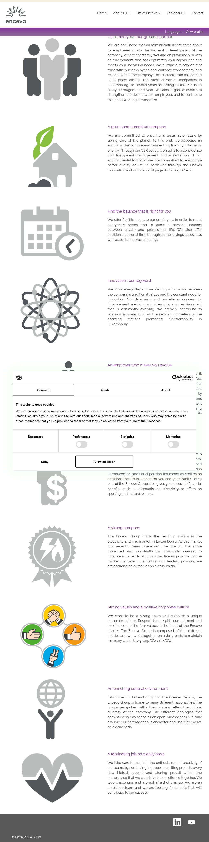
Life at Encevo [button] (147, 13)
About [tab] (165, 390)
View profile (194, 32)
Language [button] (173, 32)
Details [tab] (105, 390)
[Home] (16, 14)
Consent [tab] (43, 390)
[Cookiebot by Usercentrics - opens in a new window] (175, 377)
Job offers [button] (175, 13)
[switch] (81, 444)
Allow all (164, 461)
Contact (197, 13)
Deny (44, 461)
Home (102, 13)
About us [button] (120, 13)
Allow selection (104, 461)
